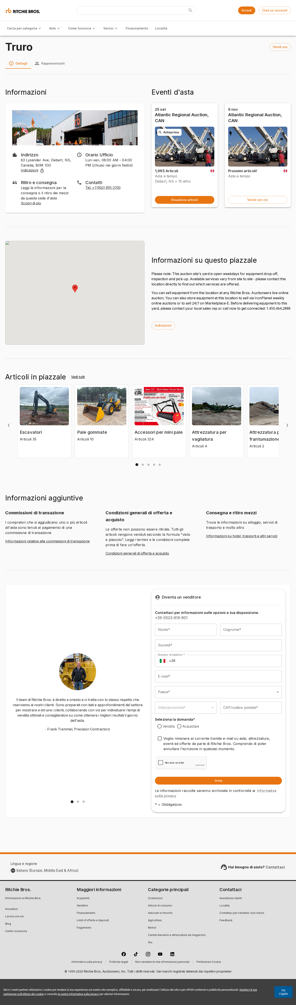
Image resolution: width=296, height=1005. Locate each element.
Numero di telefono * (171, 654)
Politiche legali (118, 962)
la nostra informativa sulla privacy (78, 994)
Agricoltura (155, 920)
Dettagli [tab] (22, 63)
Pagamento (84, 928)
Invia (218, 780)
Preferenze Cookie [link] (209, 962)
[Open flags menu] (162, 660)
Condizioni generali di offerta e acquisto (137, 553)
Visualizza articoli (184, 200)
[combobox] (218, 692)
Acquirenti (83, 898)
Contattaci (275, 867)
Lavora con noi (14, 917)
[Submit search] (190, 10)
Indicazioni (29, 170)
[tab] (136, 464)
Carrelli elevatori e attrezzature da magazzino (177, 935)
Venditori (82, 906)
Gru (150, 943)
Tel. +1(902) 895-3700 (102, 187)
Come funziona (79, 28)
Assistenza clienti (231, 898)
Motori (152, 928)
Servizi (108, 28)
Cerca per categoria (22, 28)
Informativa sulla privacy (87, 962)
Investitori (11, 909)
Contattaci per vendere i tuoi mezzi (242, 913)
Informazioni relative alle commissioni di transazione (47, 541)
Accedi (247, 10)
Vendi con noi (257, 200)
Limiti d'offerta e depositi (93, 920)
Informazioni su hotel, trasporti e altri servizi (241, 536)
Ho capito (283, 992)
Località (161, 28)
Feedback (226, 920)
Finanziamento (137, 28)
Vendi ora (280, 47)
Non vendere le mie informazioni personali (162, 962)
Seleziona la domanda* (175, 719)
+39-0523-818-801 (171, 617)
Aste (52, 28)
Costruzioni (155, 898)
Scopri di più (31, 203)
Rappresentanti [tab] (53, 63)
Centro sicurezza (16, 931)
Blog (8, 924)
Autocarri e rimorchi (160, 913)
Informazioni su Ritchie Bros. (23, 898)
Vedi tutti (78, 377)
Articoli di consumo (160, 906)
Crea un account (274, 10)
